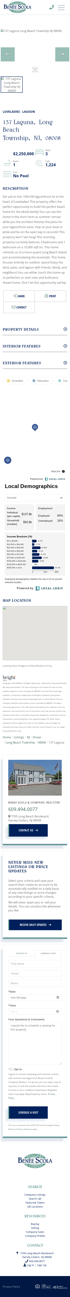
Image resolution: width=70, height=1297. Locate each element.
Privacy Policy (11, 1286)
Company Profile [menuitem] (35, 1236)
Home (7, 737)
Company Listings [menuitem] (35, 1194)
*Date (11, 991)
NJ (28, 737)
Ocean (37, 737)
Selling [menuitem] (35, 1228)
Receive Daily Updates (33, 925)
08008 (42, 742)
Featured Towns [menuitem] (35, 1202)
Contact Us (26, 830)
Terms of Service (25, 1129)
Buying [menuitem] (35, 1224)
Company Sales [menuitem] (35, 1232)
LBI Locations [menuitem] (35, 1206)
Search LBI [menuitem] (35, 1198)
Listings (19, 737)
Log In (30, 1265)
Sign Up (41, 1265)
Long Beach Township (20, 742)
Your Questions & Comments (26, 1019)
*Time (12, 1005)
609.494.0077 (53, 8)
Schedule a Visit (48, 953)
